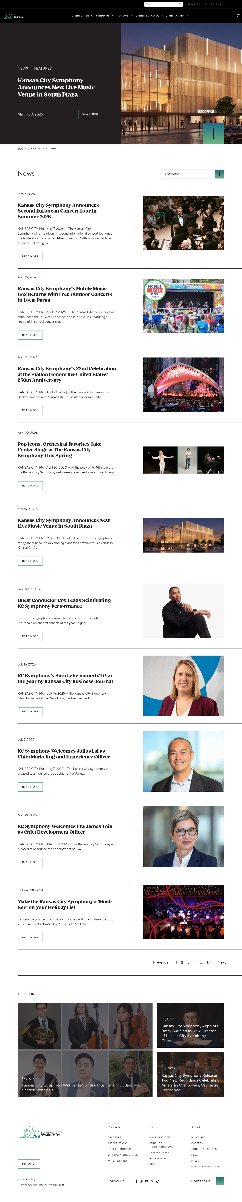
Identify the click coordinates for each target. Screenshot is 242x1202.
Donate (169, 16)
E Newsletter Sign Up (206, 1166)
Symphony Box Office (123, 1155)
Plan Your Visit (122, 16)
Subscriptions (102, 16)
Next (221, 962)
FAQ (151, 1164)
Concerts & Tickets (80, 16)
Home (22, 149)
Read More (90, 114)
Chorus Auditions (204, 1149)
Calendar (114, 1137)
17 (208, 962)
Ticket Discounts (120, 1149)
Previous (160, 962)
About (182, 16)
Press (195, 1160)
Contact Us (194, 4)
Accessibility (158, 1158)
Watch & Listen (118, 1160)
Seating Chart (159, 1152)
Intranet (29, 1163)
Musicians (198, 1137)
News (26, 173)
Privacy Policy (26, 1179)
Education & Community (147, 16)
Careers (197, 1143)
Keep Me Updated (214, 4)
